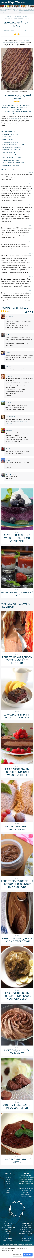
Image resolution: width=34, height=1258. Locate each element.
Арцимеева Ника (8, 30)
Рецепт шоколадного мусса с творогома (17, 940)
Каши (8, 1184)
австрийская (8, 1238)
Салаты (8, 1188)
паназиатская (8, 1234)
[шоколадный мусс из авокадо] (17, 855)
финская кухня (26, 1238)
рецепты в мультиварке (26, 1186)
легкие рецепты (26, 1231)
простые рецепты (26, 1225)
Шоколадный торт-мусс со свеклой (17, 716)
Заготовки (8, 1179)
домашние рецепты (26, 1229)
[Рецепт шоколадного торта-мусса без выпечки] (17, 631)
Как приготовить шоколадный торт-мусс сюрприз (17, 772)
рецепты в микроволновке (26, 1174)
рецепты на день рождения (26, 1191)
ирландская (8, 1223)
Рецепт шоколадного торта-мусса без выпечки (17, 660)
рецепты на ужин (26, 1236)
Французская (25, 107)
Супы (8, 1192)
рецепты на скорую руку (26, 1188)
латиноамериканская (8, 1227)
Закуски (7, 1181)
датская (7, 1221)
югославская (8, 1236)
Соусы (8, 1190)
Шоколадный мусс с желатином (17, 828)
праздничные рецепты (26, 1234)
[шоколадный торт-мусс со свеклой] (17, 689)
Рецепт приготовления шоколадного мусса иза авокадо (17, 884)
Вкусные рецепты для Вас (14, 2)
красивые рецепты (26, 1223)
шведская (8, 1229)
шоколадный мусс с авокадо (18, 118)
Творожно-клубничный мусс (17, 594)
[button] (31, 2)
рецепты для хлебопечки (26, 1177)
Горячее (8, 1175)
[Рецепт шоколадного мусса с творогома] (17, 913)
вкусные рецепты (26, 1227)
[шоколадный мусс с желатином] (17, 801)
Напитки (8, 1186)
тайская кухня (26, 1240)
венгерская (8, 1231)
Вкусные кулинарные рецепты (17, 1209)
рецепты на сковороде (26, 1181)
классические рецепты (26, 1221)
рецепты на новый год (26, 1184)
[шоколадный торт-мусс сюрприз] (17, 743)
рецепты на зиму (26, 1194)
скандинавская (8, 1240)
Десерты (8, 1177)
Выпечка (8, 1173)
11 (25, 30)
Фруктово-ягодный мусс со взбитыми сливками (17, 538)
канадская (8, 1225)
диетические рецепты (26, 1179)
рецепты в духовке (26, 1196)
